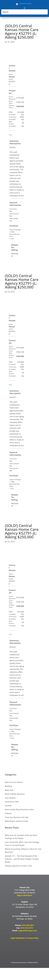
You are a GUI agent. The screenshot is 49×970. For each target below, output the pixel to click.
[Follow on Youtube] (19, 943)
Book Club (9, 790)
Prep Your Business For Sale (17, 817)
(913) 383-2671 (28, 925)
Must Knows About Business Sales (19, 809)
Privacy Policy (33, 938)
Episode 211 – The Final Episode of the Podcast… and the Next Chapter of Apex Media (22, 859)
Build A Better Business (15, 794)
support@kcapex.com (27, 930)
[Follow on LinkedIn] (28, 943)
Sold (10, 135)
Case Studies (10, 798)
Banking (8, 786)
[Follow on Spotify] (28, 951)
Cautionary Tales (12, 801)
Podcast (8, 813)
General (8, 805)
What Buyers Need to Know (16, 821)
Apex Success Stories (14, 782)
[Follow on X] (11, 943)
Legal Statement (17, 938)
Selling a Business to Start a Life (18, 866)
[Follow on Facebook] (20, 951)
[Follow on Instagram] (36, 943)
